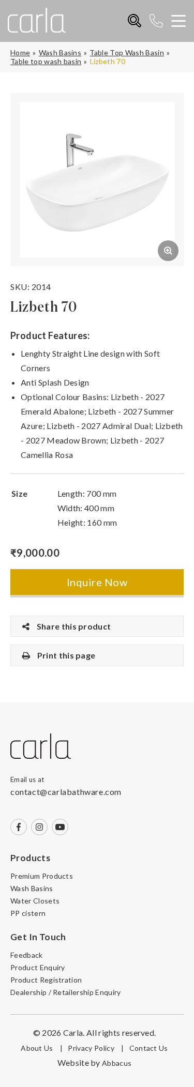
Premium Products (41, 875)
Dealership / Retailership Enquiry (65, 992)
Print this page (65, 655)
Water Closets (34, 900)
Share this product (73, 626)
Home (20, 52)
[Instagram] (39, 827)
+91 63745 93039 (160, 20)
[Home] (40, 746)
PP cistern (28, 913)
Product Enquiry (37, 967)
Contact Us (148, 1048)
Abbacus (116, 1063)
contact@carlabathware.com (66, 792)
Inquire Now (97, 582)
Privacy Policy (96, 1048)
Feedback (26, 955)
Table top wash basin (45, 61)
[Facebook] (18, 827)
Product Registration (46, 979)
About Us (42, 1048)
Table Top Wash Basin (126, 52)
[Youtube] (60, 827)
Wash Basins (60, 52)
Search (135, 20)
